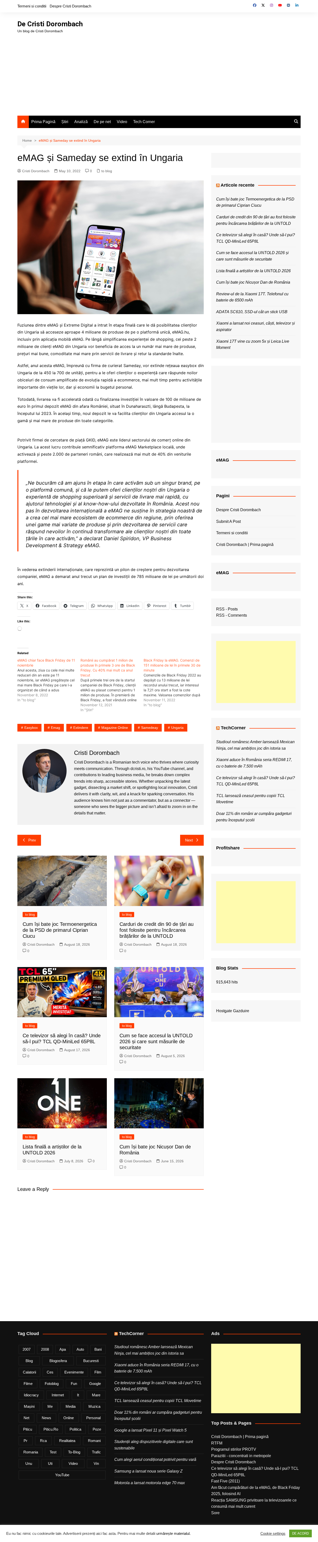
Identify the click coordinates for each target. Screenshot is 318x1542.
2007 (27, 1349)
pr (25, 1441)
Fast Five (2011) (225, 1481)
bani (98, 1349)
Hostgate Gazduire (232, 1011)
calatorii (29, 1372)
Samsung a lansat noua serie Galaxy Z (148, 1471)
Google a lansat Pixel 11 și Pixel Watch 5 (150, 1430)
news (46, 1418)
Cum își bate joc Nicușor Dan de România (253, 282)
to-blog (74, 1452)
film (97, 1372)
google (95, 1383)
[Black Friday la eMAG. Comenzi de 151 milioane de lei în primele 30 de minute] (175, 682)
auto (80, 1349)
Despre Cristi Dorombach (70, 6)
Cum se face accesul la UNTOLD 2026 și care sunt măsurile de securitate (156, 1041)
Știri (64, 122)
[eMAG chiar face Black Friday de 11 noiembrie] (48, 680)
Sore (215, 1513)
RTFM (216, 1443)
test (53, 1452)
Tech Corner (144, 122)
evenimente (74, 1372)
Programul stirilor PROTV (233, 1449)
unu (28, 1463)
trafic (96, 1452)
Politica (75, 1429)
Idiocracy (31, 1395)
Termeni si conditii (31, 6)
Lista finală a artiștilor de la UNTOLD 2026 (253, 271)
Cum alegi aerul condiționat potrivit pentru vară (155, 1459)
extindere (80, 728)
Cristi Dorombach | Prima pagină (245, 544)
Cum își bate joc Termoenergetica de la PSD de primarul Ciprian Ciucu (60, 930)
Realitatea (67, 1441)
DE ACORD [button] (300, 1533)
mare (96, 1395)
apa (62, 1349)
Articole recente (237, 185)
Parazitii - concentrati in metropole (241, 1456)
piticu (27, 1429)
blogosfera (58, 1361)
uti (50, 1463)
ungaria (177, 728)
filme (28, 1383)
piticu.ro (50, 1429)
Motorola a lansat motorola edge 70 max (149, 1483)
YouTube (62, 1475)
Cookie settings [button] (272, 1534)
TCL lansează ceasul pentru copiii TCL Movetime (157, 1401)
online (68, 1418)
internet (58, 1395)
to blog (106, 171)
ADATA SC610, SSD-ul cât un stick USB (251, 312)
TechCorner (233, 727)
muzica (94, 1406)
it (78, 1395)
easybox (31, 728)
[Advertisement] (159, 71)
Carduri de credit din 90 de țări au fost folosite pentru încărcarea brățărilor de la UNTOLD (156, 930)
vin (96, 1463)
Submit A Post (228, 521)
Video (122, 122)
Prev (32, 840)
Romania (30, 1452)
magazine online (114, 728)
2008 (45, 1349)
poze (97, 1429)
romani (94, 1441)
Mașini (29, 1406)
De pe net (102, 122)
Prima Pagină (43, 122)
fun (74, 1383)
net (26, 1418)
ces (50, 1372)
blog (29, 1361)
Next (189, 840)
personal (93, 1418)
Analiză (81, 122)
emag (55, 728)
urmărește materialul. (173, 1534)
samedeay (149, 728)
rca (43, 1441)
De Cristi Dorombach (50, 24)
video (73, 1463)
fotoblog (52, 1383)
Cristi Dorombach (35, 171)
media (71, 1406)
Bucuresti (91, 1361)
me (50, 1406)
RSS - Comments (231, 615)
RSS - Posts (227, 609)
